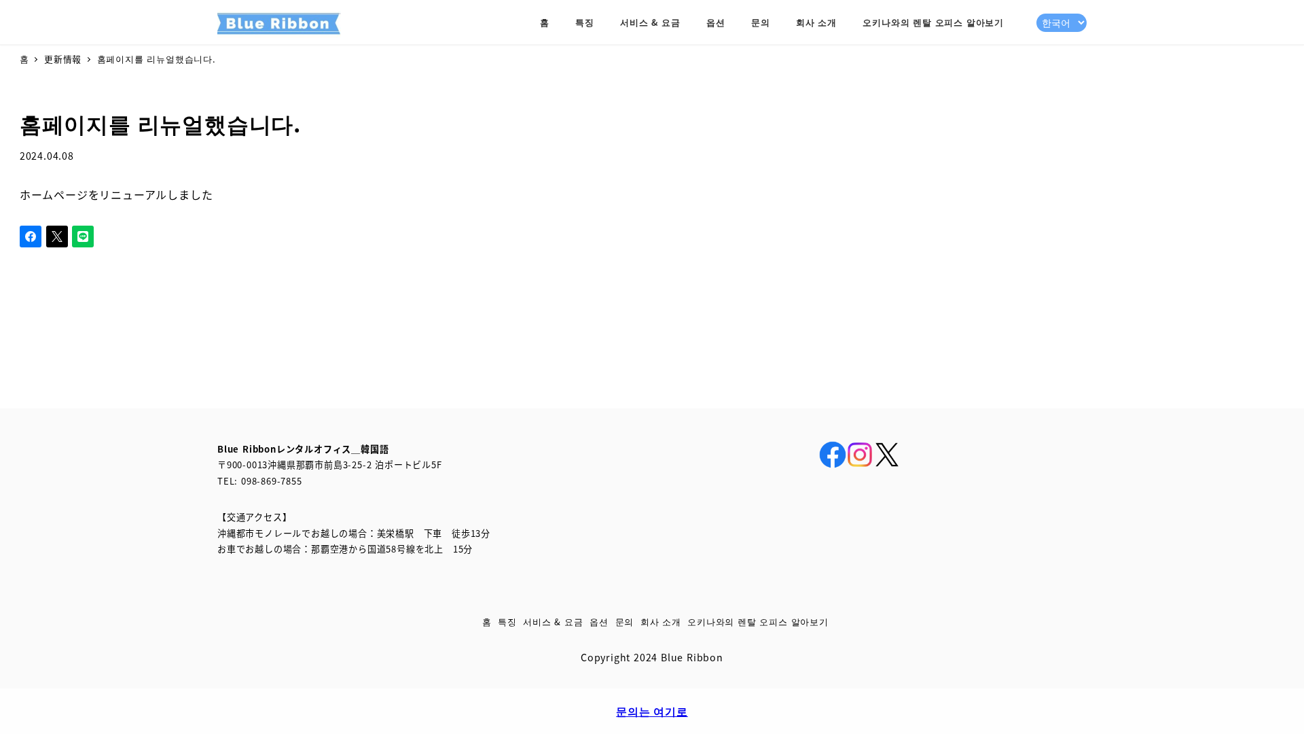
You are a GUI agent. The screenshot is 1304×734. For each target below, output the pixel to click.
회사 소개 (660, 621)
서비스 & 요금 (553, 621)
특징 (507, 621)
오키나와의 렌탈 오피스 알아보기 (758, 621)
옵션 (599, 621)
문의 (624, 621)
